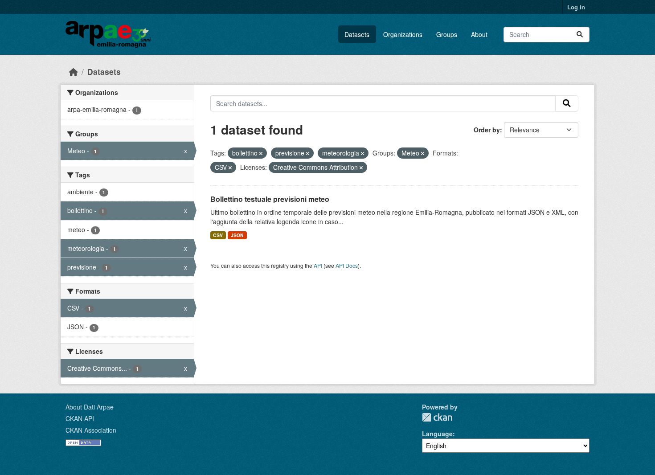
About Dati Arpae (90, 406)
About (479, 34)
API (318, 265)
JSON (237, 235)
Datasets (356, 34)
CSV (218, 235)
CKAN (437, 417)
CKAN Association (91, 430)
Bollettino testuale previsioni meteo (269, 199)
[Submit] (580, 34)
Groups (446, 34)
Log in (576, 7)
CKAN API (80, 418)
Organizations (402, 34)
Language (437, 433)
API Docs (347, 265)
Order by (487, 129)
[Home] (73, 71)
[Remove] (260, 153)
